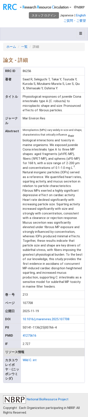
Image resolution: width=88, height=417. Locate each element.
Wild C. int (30, 360)
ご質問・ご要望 (74, 21)
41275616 (29, 335)
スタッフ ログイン (44, 15)
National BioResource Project (47, 399)
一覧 (24, 47)
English (81, 15)
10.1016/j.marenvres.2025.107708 (46, 319)
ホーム (11, 47)
